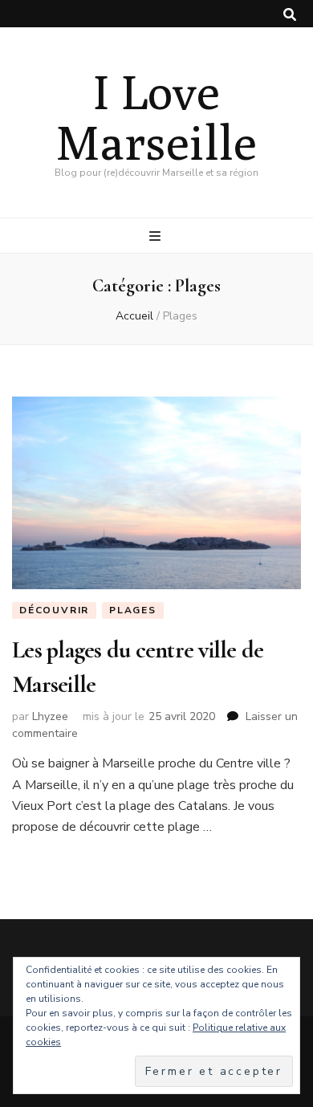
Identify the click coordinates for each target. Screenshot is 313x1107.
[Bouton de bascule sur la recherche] (289, 15)
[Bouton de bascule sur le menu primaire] (157, 236)
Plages (132, 610)
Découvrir (54, 610)
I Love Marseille (156, 116)
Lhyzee (50, 716)
